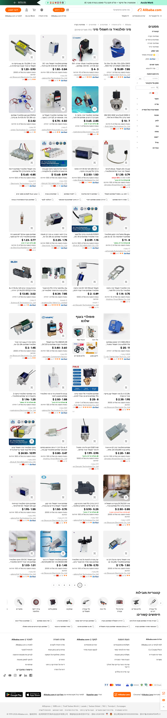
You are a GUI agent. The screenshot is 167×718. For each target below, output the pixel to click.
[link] (163, 693)
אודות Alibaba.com (154, 639)
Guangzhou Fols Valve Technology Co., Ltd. (85, 405)
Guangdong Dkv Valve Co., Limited (53, 303)
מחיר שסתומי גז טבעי (62, 626)
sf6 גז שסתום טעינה (84, 626)
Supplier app (92, 695)
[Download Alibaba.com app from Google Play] (14, 694)
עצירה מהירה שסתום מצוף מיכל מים (143, 621)
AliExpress (46, 706)
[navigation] (147, 305)
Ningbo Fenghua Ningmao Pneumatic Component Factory (85, 75)
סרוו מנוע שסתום (43, 621)
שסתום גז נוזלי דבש (22, 621)
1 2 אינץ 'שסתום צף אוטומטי (69, 200)
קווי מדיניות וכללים (122, 672)
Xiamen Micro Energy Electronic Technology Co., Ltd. (22, 183)
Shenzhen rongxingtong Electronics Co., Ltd (85, 132)
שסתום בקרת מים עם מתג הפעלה (35, 626)
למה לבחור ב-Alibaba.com (151, 645)
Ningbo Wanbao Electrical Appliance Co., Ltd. (22, 248)
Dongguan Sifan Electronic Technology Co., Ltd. (53, 245)
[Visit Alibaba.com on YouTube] (9, 675)
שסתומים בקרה (50, 194)
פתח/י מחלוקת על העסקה (55, 655)
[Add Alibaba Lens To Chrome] (122, 694)
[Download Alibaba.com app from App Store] (33, 694)
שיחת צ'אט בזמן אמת (56, 650)
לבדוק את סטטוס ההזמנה (22, 655)
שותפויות (28, 664)
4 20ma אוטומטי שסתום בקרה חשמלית (113, 626)
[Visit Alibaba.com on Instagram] (15, 675)
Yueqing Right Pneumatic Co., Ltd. (53, 130)
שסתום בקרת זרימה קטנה (84, 621)
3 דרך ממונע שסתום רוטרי (95, 200)
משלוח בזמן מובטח (122, 655)
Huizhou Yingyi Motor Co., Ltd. (118, 299)
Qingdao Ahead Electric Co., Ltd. (117, 185)
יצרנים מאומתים (90, 645)
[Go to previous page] (85, 585)
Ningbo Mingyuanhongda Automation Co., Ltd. (116, 251)
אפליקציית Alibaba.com (54, 695)
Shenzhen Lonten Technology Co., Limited (22, 130)
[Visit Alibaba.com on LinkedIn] (25, 675)
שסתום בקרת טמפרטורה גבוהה (22, 200)
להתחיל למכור (26, 650)
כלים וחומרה (116, 25)
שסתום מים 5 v (62, 621)
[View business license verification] (107, 714)
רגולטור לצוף (46, 200)
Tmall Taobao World (71, 706)
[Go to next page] (53, 585)
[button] (67, 9)
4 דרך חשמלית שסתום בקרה (112, 621)
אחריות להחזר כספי (121, 650)
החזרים (62, 660)
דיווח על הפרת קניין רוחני (55, 664)
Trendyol (111, 706)
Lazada (83, 706)
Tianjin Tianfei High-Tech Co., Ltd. (116, 75)
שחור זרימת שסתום (120, 200)
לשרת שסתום (69, 194)
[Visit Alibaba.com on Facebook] (30, 675)
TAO (104, 706)
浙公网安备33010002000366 (126, 714)
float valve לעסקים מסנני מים (26, 194)
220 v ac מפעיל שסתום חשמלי (116, 194)
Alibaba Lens (147, 695)
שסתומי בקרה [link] (79, 25)
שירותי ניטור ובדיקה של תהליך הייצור (118, 665)
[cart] (34, 10)
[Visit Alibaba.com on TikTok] (4, 675)
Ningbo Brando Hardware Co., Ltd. (85, 180)
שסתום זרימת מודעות (89, 194)
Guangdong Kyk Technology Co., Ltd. (53, 78)
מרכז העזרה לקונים (57, 645)
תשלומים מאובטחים (121, 645)
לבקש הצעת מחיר (90, 650)
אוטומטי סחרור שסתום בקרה (145, 626)
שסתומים (104, 25)
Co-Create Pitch (155, 650)
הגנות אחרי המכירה (121, 660)
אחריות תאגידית (155, 655)
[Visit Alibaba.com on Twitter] (20, 675)
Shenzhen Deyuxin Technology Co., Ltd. (85, 305)
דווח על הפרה (59, 669)
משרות (159, 660)
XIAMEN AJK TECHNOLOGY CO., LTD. (53, 183)
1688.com (57, 706)
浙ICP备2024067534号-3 (150, 714)
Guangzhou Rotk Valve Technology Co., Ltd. (116, 126)
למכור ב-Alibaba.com (24, 645)
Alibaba (128, 25)
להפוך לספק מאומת (24, 660)
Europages (121, 706)
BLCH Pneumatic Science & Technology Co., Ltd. (22, 303)
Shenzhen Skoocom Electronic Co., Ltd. (22, 77)
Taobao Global (94, 706)
